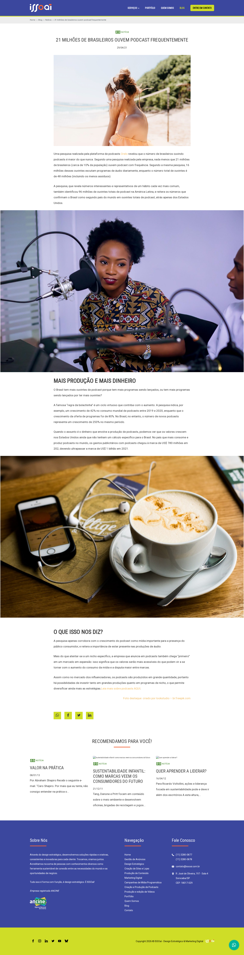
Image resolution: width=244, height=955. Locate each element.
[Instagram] (39, 941)
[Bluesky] (66, 941)
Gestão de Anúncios (134, 859)
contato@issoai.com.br (188, 866)
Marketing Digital (133, 878)
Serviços (133, 8)
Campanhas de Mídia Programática (143, 882)
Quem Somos (167, 8)
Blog (182, 8)
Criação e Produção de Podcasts (141, 887)
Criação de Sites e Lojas (136, 868)
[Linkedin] (46, 941)
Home (32, 20)
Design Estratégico (134, 864)
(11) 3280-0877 (184, 854)
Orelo (124, 153)
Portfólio (150, 8)
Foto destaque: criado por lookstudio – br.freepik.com (157, 698)
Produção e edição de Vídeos (139, 891)
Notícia (48, 20)
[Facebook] (33, 941)
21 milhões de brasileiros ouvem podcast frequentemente (80, 20)
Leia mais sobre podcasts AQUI (120, 688)
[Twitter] (52, 941)
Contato (128, 910)
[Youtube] (59, 941)
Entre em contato (202, 8)
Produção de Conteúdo (136, 873)
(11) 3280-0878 (184, 859)
